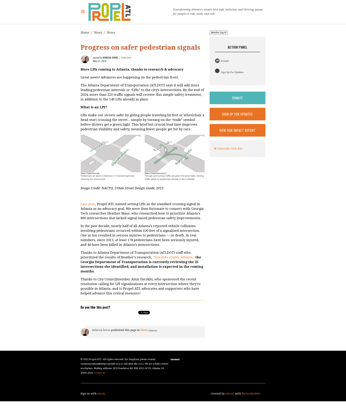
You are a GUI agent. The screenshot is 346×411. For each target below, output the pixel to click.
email (101, 393)
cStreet (229, 393)
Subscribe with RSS (230, 148)
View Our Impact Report (237, 130)
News (98, 32)
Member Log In (218, 32)
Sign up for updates (237, 114)
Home (85, 32)
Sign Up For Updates (231, 72)
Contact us (99, 372)
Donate (224, 61)
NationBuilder (251, 393)
